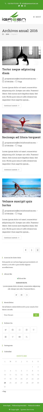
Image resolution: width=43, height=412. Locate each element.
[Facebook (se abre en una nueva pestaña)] (22, 6)
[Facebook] (21, 295)
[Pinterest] (34, 330)
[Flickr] (6, 337)
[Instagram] (27, 295)
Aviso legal (6, 405)
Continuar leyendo (12, 106)
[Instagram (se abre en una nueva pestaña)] (25, 6)
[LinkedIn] (27, 330)
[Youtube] (20, 337)
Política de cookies (34, 405)
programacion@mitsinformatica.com (20, 79)
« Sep (4, 391)
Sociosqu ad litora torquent (21, 137)
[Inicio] (3, 34)
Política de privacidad (19, 405)
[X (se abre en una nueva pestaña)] (19, 6)
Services (30, 409)
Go (36, 315)
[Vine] (13, 337)
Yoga (20, 82)
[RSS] (27, 337)
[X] (16, 295)
